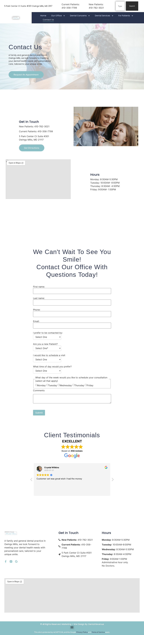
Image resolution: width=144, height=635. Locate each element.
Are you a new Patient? (45, 344)
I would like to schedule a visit (49, 355)
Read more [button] (65, 491)
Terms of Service (98, 632)
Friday (90, 385)
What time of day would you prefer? (52, 366)
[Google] (16, 561)
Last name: (39, 298)
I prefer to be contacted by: (48, 333)
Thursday (79, 385)
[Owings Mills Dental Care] (16, 17)
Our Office (56, 15)
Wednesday (66, 385)
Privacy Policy (82, 632)
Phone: (36, 310)
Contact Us (48, 19)
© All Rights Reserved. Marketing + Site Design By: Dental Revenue (72, 624)
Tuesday (52, 385)
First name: (39, 287)
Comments (39, 390)
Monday (41, 385)
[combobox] (120, 6)
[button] (31, 480)
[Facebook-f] (5, 561)
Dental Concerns (78, 15)
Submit (39, 412)
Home (43, 15)
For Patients (124, 15)
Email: (36, 321)
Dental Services (102, 15)
